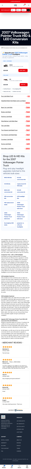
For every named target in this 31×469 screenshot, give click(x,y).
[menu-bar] (28, 5)
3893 (28, 148)
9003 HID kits (8, 177)
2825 (28, 116)
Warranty (4, 442)
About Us (19, 440)
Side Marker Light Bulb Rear (9, 121)
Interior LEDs (20, 429)
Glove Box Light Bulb (7, 148)
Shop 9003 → (23, 70)
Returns (3, 445)
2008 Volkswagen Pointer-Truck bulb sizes (21, 205)
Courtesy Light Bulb (7, 139)
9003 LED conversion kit (8, 191)
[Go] (28, 10)
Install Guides (5, 440)
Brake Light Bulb (6, 112)
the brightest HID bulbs (9, 224)
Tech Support (5, 448)
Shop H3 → (23, 84)
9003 (28, 103)
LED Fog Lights (20, 426)
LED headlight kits (21, 197)
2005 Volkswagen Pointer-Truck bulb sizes (8, 215)
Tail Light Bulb (5, 125)
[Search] (2, 5)
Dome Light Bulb (6, 144)
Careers (19, 451)
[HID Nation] (15, 5)
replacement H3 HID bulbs (21, 184)
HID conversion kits (8, 197)
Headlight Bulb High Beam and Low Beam (13, 101)
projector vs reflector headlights (20, 225)
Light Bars (19, 432)
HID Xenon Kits (20, 423)
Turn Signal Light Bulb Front (9, 130)
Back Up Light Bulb (6, 107)
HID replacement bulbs (9, 203)
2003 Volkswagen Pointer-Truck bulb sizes (21, 215)
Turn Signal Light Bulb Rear (9, 135)
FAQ (2, 451)
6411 (28, 144)
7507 (28, 130)
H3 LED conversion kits (21, 178)
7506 (28, 107)
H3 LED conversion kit (21, 191)
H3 (29, 96)
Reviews (19, 442)
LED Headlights (21, 421)
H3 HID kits (7, 184)
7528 (28, 112)
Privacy (19, 445)
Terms (18, 448)
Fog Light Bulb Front (7, 96)
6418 (28, 139)
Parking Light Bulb (6, 116)
